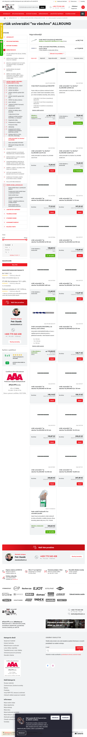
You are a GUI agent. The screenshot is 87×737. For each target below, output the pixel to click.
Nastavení (22, 733)
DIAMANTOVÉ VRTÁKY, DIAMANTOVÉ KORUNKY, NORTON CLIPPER (15, 131)
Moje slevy (7, 710)
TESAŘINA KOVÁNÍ (11, 213)
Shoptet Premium (73, 732)
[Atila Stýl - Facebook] (48, 666)
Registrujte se (8, 732)
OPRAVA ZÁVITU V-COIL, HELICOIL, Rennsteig (14, 135)
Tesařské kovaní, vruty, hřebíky (13, 650)
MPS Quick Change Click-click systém (16, 145)
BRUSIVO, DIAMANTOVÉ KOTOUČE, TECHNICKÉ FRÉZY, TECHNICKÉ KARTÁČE (15, 64)
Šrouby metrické (9, 683)
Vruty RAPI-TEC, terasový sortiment (14, 692)
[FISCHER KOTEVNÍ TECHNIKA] (26, 588)
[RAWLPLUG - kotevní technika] (7, 588)
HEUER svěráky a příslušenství (14, 185)
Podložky (6, 690)
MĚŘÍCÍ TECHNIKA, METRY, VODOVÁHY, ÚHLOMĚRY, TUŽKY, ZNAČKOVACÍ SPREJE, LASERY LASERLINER (14, 76)
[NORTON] (28, 600)
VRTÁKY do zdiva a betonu (15, 100)
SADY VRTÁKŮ (12, 102)
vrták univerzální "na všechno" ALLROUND (16, 139)
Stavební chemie (9, 655)
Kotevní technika (9, 643)
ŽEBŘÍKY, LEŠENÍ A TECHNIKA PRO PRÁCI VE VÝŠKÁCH (15, 168)
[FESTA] (62, 600)
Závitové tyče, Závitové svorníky (13, 685)
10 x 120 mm (36, 341)
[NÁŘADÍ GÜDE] (7, 594)
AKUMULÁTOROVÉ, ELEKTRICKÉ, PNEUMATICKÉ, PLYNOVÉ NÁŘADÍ (15, 153)
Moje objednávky (9, 705)
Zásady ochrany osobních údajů (13, 719)
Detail (52, 123)
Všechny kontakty (15, 342)
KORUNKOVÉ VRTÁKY (14, 108)
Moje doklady (8, 707)
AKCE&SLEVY (10, 37)
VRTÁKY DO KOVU (13, 88)
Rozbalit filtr (14, 255)
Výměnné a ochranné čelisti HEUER (15, 198)
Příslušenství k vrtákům (14, 122)
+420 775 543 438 (58, 6)
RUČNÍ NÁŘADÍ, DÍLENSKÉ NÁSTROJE (13, 70)
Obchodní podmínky (10, 717)
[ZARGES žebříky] (18, 594)
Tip (7, 252)
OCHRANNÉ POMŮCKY (12, 222)
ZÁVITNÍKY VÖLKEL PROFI (15, 85)
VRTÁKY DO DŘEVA (13, 90)
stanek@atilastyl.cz (16, 324)
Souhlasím (65, 717)
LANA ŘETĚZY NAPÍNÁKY (13, 209)
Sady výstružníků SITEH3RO (15, 142)
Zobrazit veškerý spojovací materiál (14, 695)
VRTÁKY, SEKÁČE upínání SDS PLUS (16, 93)
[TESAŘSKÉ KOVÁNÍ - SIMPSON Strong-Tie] (51, 594)
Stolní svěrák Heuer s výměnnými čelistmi (17, 188)
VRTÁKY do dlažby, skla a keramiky (14, 111)
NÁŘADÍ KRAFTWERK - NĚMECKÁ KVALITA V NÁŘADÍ (15, 59)
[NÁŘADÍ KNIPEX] (60, 588)
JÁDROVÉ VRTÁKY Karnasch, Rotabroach (16, 105)
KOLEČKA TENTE (11, 226)
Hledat (42, 7)
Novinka (8, 249)
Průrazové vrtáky (12, 124)
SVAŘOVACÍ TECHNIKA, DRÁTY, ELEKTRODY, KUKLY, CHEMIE (14, 177)
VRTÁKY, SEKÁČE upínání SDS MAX (16, 97)
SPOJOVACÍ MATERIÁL (12, 41)
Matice (6, 688)
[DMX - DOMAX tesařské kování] (41, 594)
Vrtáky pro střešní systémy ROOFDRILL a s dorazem (15, 117)
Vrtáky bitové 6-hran (13, 114)
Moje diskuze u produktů (11, 714)
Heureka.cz (15, 579)
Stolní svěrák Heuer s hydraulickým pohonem (14, 205)
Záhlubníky (11, 127)
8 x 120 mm (36, 339)
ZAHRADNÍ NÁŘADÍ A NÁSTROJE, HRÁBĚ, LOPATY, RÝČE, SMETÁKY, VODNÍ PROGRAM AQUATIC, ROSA (15, 163)
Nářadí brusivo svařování (11, 645)
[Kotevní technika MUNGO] (17, 588)
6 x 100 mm (36, 343)
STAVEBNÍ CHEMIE (11, 218)
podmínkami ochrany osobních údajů (71, 654)
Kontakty (6, 722)
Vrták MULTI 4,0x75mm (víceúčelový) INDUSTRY (43, 102)
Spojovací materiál (9, 641)
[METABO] (50, 600)
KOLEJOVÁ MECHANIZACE (13, 181)
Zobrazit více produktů (56, 53)
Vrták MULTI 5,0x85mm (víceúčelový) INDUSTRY (43, 106)
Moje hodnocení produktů (11, 712)
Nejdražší (42, 58)
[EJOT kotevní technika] (38, 588)
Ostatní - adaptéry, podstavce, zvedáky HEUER (16, 201)
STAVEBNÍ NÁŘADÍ (11, 149)
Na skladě (9, 245)
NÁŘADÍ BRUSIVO (11, 50)
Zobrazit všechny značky (77, 594)
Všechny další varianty (38, 110)
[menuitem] (6, 13)
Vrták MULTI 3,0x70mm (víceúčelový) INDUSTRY (43, 99)
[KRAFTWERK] (18, 600)
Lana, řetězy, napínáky (10, 648)
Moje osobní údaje (9, 702)
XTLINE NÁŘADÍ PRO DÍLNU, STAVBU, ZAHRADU (16, 54)
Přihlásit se (81, 649)
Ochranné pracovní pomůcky (12, 653)
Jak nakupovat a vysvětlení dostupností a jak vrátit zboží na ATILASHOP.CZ (20, 1)
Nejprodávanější (52, 58)
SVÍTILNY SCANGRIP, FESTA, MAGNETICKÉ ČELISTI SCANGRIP (15, 173)
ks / (14, 264)
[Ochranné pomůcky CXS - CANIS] (60, 594)
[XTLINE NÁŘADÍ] (49, 588)
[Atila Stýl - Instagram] (53, 666)
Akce (7, 247)
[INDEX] (39, 600)
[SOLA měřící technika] (29, 594)
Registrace (74, 8)
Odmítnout (55, 717)
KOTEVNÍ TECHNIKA (11, 45)
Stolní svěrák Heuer (13, 195)
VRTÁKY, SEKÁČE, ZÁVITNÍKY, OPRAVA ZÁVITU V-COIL (14, 82)
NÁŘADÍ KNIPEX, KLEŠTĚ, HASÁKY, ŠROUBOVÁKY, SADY (15, 157)
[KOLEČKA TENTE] (7, 600)
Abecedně (63, 58)
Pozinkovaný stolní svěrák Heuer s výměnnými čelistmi (16, 192)
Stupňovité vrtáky (13, 120)
